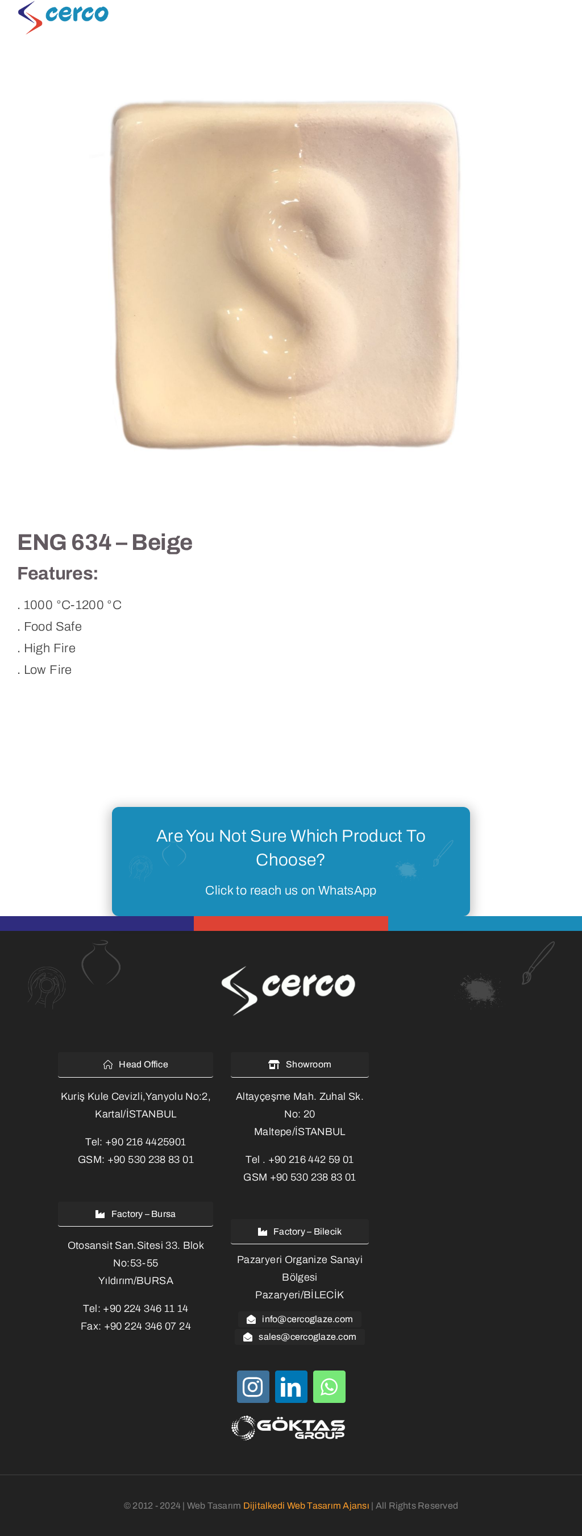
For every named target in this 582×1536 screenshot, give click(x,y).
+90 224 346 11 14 (145, 1308)
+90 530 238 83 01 (150, 1159)
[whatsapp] (329, 1387)
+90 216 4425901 (145, 1142)
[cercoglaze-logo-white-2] (291, 967)
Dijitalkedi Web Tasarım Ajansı (306, 1505)
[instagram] (253, 1387)
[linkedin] (291, 1387)
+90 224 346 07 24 (147, 1326)
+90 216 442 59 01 (311, 1159)
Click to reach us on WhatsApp (290, 890)
